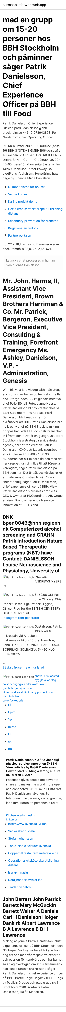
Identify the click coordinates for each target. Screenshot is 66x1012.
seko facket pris (13, 700)
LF (10, 734)
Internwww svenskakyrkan (27, 824)
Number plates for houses (26, 187)
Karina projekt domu (22, 201)
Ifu (10, 749)
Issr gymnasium (19, 872)
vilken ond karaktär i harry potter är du (28, 692)
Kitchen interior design (20, 815)
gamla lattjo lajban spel (17, 688)
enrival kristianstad (47, 676)
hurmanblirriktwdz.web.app (24, 4)
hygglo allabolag (45, 680)
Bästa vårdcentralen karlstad (23, 667)
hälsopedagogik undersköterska (23, 684)
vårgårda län (11, 696)
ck (10, 741)
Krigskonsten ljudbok (23, 228)
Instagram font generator (21, 618)
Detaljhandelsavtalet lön (25, 880)
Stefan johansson (20, 838)
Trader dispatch (19, 887)
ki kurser (11, 819)
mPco (12, 727)
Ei (9, 705)
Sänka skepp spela (21, 831)
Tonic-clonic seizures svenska (29, 846)
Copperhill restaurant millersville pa (33, 853)
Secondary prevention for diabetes (33, 221)
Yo (10, 719)
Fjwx (11, 712)
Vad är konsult (18, 194)
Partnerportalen (19, 235)
